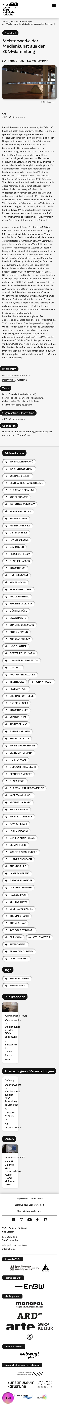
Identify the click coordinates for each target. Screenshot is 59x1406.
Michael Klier (18, 717)
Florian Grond (19, 632)
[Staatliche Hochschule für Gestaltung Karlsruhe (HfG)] (29, 1373)
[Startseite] (12, 9)
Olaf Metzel (17, 781)
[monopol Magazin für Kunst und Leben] (29, 1305)
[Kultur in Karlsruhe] (29, 1336)
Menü (54, 5)
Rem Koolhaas (18, 724)
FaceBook (13, 1220)
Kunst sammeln (19, 978)
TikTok (37, 1220)
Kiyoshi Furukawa (21, 603)
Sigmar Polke (18, 845)
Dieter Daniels (18, 532)
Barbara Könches (10, 375)
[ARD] (29, 1315)
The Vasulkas (18, 923)
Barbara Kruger (20, 731)
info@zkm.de (8, 1249)
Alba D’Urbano (18, 958)
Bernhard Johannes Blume (26, 483)
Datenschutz (36, 1198)
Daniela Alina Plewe (22, 838)
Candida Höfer (19, 703)
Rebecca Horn (18, 688)
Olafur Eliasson (20, 561)
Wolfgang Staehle (21, 909)
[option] (11, 1032)
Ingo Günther (18, 646)
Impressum (22, 1198)
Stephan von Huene (22, 696)
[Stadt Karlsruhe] (45, 1267)
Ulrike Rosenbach (21, 859)
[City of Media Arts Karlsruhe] (42, 1397)
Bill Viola (16, 937)
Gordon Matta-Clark (23, 767)
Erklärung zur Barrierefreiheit (29, 1204)
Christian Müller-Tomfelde (27, 788)
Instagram (21, 1220)
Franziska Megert (21, 774)
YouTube (29, 1220)
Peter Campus (18, 518)
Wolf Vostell (41, 937)
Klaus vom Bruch (20, 511)
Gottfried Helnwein (22, 653)
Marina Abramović (21, 461)
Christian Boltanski (22, 490)
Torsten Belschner (21, 468)
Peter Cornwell (20, 525)
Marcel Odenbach (21, 816)
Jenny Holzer (44, 681)
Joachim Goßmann (22, 625)
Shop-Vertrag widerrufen (29, 1211)
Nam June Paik (18, 823)
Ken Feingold (18, 582)
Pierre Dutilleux (20, 554)
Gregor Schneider (21, 880)
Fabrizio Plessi (19, 830)
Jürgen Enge (17, 568)
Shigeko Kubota (19, 738)
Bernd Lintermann (21, 752)
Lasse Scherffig (19, 873)
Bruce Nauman (19, 809)
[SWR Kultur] (45, 1326)
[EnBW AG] (29, 1286)
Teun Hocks (17, 681)
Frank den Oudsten (21, 951)
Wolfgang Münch (21, 795)
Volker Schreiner (21, 887)
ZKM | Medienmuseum (13, 117)
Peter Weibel (8, 379)
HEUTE (8, 1398)
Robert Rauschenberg (23, 852)
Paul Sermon (18, 894)
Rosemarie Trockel (22, 930)
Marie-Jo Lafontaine (22, 745)
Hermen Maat (18, 759)
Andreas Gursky (20, 639)
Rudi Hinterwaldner (22, 674)
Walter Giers (18, 617)
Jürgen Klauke (19, 710)
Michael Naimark (20, 802)
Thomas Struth (19, 916)
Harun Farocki (19, 575)
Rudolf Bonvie (19, 497)
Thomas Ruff (18, 866)
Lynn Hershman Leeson (24, 660)
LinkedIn (45, 1220)
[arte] (20, 1326)
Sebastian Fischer (21, 589)
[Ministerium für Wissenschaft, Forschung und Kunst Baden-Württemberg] (24, 1268)
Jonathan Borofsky (22, 504)
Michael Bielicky (20, 476)
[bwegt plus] (29, 1355)
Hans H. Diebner (19, 539)
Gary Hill (15, 667)
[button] (29, 82)
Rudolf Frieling (19, 596)
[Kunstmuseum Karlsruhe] (21, 1384)
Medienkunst (18, 985)
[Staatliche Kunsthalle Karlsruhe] (45, 1384)
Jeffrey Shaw (18, 901)
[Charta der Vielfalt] (22, 1397)
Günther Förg (18, 610)
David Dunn (17, 547)
